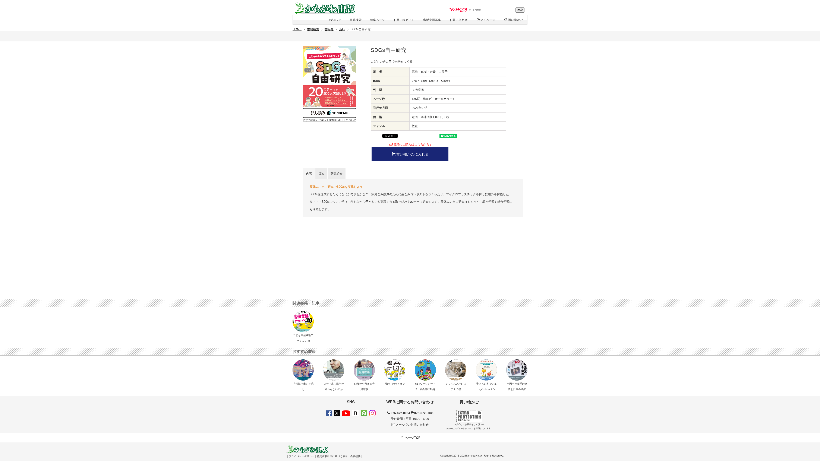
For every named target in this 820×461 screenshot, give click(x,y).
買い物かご (515, 20)
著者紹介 (337, 173)
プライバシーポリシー (301, 456)
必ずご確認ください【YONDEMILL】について (329, 120)
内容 (309, 173)
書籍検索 (356, 20)
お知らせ (335, 20)
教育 (415, 126)
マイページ (487, 20)
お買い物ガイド (404, 20)
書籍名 (329, 29)
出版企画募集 (432, 20)
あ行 (342, 29)
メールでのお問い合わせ (412, 424)
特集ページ (377, 20)
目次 (321, 173)
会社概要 (355, 456)
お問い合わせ (458, 20)
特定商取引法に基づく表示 (332, 456)
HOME (297, 29)
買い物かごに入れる (412, 154)
